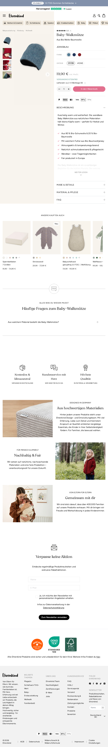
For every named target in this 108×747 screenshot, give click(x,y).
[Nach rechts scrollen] (99, 238)
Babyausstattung (10, 30)
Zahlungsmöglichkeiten (77, 703)
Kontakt (70, 707)
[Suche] (99, 15)
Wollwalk (29, 30)
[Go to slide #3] (7, 65)
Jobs (48, 696)
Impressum (79, 742)
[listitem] (54, 322)
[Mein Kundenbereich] (94, 15)
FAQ (69, 681)
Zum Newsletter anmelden (54, 617)
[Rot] (79, 55)
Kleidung (21, 30)
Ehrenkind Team (53, 681)
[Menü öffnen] (4, 15)
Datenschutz (34, 742)
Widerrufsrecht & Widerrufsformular (52, 741)
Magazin (27, 681)
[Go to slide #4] (7, 77)
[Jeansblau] (69, 55)
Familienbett (29, 703)
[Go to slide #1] (7, 40)
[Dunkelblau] (74, 55)
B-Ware (49, 692)
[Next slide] (46, 74)
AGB (22, 742)
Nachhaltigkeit (52, 685)
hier (98, 657)
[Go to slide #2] (7, 53)
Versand (71, 692)
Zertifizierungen (53, 689)
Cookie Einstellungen (94, 741)
